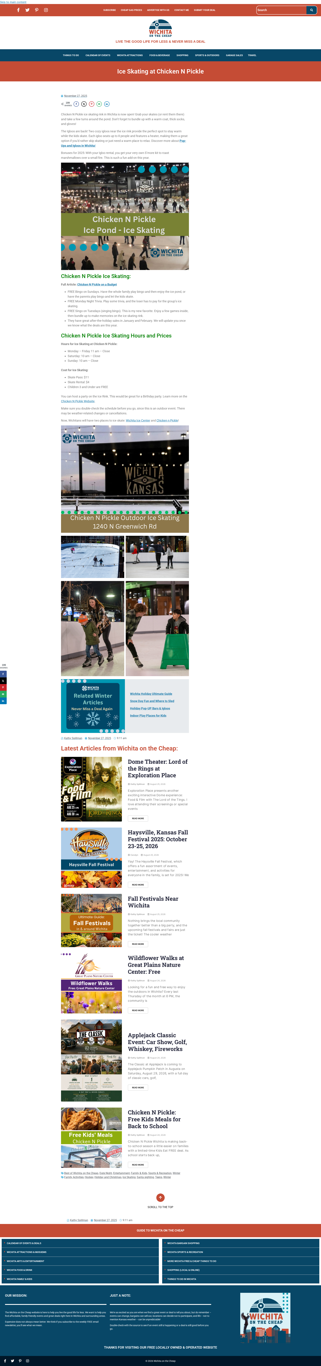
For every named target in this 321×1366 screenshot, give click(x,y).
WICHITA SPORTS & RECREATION (185, 1252)
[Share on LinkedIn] (107, 104)
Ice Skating (129, 1177)
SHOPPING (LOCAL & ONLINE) (183, 1270)
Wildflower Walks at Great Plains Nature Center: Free (156, 964)
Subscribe (109, 10)
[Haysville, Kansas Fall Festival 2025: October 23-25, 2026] (91, 858)
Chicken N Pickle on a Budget (97, 284)
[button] (71, 55)
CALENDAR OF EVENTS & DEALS (24, 1243)
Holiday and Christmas (107, 1177)
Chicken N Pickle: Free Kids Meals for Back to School (154, 1119)
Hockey (89, 1177)
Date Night (105, 1173)
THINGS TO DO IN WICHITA (181, 1279)
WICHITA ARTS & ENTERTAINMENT (25, 1261)
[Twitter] (27, 10)
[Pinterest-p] (37, 10)
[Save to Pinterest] (91, 104)
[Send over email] (99, 104)
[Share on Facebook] (76, 104)
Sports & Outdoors (207, 55)
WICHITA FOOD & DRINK (19, 1270)
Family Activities (74, 1177)
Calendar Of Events (98, 55)
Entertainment (121, 1173)
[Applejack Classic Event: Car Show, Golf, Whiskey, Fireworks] (91, 1060)
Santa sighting (145, 1177)
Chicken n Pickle (167, 420)
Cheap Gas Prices (131, 10)
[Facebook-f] (18, 10)
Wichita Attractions (130, 55)
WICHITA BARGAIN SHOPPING (183, 1243)
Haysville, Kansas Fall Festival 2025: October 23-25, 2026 (158, 839)
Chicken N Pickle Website (78, 401)
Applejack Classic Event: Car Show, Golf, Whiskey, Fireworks (157, 1041)
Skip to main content (13, 2)
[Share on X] (84, 104)
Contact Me (181, 10)
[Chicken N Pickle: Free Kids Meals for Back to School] (91, 1138)
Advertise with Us (158, 10)
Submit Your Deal (205, 10)
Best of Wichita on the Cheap (81, 1173)
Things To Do (71, 55)
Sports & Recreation (160, 1173)
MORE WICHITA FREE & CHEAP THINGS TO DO (191, 1261)
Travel (252, 55)
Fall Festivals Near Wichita (153, 902)
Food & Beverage (159, 55)
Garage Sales (234, 55)
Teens (158, 1177)
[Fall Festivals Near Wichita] (91, 920)
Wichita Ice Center (138, 420)
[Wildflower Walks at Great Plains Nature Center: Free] (91, 983)
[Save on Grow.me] (114, 104)
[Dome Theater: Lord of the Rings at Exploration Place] (91, 789)
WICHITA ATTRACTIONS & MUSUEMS (26, 1252)
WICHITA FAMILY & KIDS (19, 1279)
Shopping (182, 55)
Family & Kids (139, 1173)
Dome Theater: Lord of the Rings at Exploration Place (158, 768)
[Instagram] (46, 10)
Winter (176, 1173)
